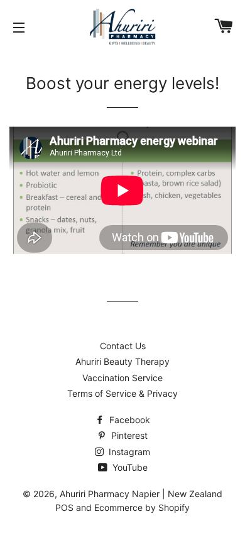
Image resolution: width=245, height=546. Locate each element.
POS (64, 507)
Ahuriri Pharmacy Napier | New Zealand (141, 493)
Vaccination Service (122, 377)
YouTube (129, 467)
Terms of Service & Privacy (122, 393)
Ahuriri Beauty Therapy (122, 361)
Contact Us (123, 345)
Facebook (128, 419)
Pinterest (128, 435)
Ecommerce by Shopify (142, 507)
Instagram (128, 451)
